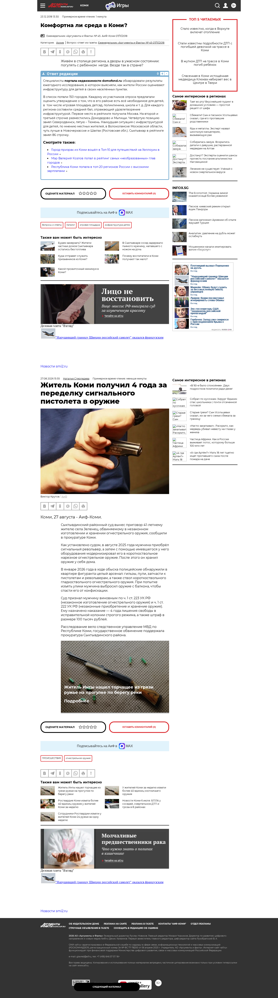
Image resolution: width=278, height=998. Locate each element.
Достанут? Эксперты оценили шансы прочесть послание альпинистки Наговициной (213, 158)
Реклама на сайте (115, 924)
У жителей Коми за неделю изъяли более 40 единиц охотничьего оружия (144, 791)
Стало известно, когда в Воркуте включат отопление (205, 30)
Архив (60, 42)
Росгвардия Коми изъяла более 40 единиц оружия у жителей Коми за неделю (78, 804)
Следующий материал (107, 987)
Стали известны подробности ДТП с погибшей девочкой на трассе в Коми (205, 47)
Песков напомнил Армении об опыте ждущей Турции (212, 221)
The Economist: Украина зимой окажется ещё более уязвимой (208, 194)
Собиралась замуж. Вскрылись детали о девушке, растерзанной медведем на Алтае (211, 145)
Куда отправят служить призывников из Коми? (73, 257)
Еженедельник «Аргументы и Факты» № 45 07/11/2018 (131, 42)
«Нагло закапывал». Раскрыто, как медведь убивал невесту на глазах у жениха (212, 429)
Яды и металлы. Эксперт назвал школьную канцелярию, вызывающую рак (210, 132)
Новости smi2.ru (54, 366)
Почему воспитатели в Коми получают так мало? (140, 257)
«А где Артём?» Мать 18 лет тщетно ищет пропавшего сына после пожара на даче (212, 456)
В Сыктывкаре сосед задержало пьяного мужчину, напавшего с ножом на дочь (142, 246)
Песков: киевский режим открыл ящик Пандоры (209, 208)
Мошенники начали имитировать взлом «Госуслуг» (210, 248)
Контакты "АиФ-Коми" (172, 924)
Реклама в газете (142, 924)
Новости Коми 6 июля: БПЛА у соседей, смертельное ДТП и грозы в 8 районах (141, 804)
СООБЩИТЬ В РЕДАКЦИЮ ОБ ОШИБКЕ (136, 928)
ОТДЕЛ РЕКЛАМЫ (201, 924)
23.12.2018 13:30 (49, 16)
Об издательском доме (84, 924)
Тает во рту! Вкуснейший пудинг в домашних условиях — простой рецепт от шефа (211, 105)
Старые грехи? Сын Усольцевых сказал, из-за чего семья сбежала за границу (212, 415)
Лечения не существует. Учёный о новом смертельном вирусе (211, 170)
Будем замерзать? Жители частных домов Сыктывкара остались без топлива (75, 246)
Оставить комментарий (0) (139, 193)
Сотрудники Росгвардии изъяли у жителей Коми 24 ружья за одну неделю (79, 817)
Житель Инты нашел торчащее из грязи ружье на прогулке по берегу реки (108, 690)
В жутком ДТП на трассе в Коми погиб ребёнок (205, 63)
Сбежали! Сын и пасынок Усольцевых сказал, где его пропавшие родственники (214, 118)
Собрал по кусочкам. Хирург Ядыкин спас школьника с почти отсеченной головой (213, 402)
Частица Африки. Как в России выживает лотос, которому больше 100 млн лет (212, 442)
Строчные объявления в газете (89, 928)
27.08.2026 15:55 (50, 378)
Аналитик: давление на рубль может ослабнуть (212, 235)
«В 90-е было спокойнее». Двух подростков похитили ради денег (211, 387)
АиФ (64, 496)
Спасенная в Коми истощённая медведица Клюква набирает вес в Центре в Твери (205, 79)
